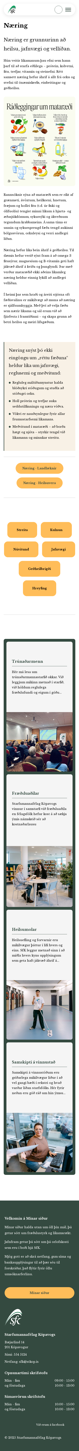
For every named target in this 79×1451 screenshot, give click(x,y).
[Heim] (12, 10)
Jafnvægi (58, 549)
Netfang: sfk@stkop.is (22, 1361)
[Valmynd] (68, 9)
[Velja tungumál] (46, 9)
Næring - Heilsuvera (39, 483)
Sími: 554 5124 (16, 1354)
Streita (22, 530)
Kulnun (56, 530)
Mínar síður (39, 1293)
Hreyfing (39, 588)
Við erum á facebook (50, 1424)
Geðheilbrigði (39, 569)
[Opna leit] (58, 10)
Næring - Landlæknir (39, 468)
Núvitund (21, 549)
